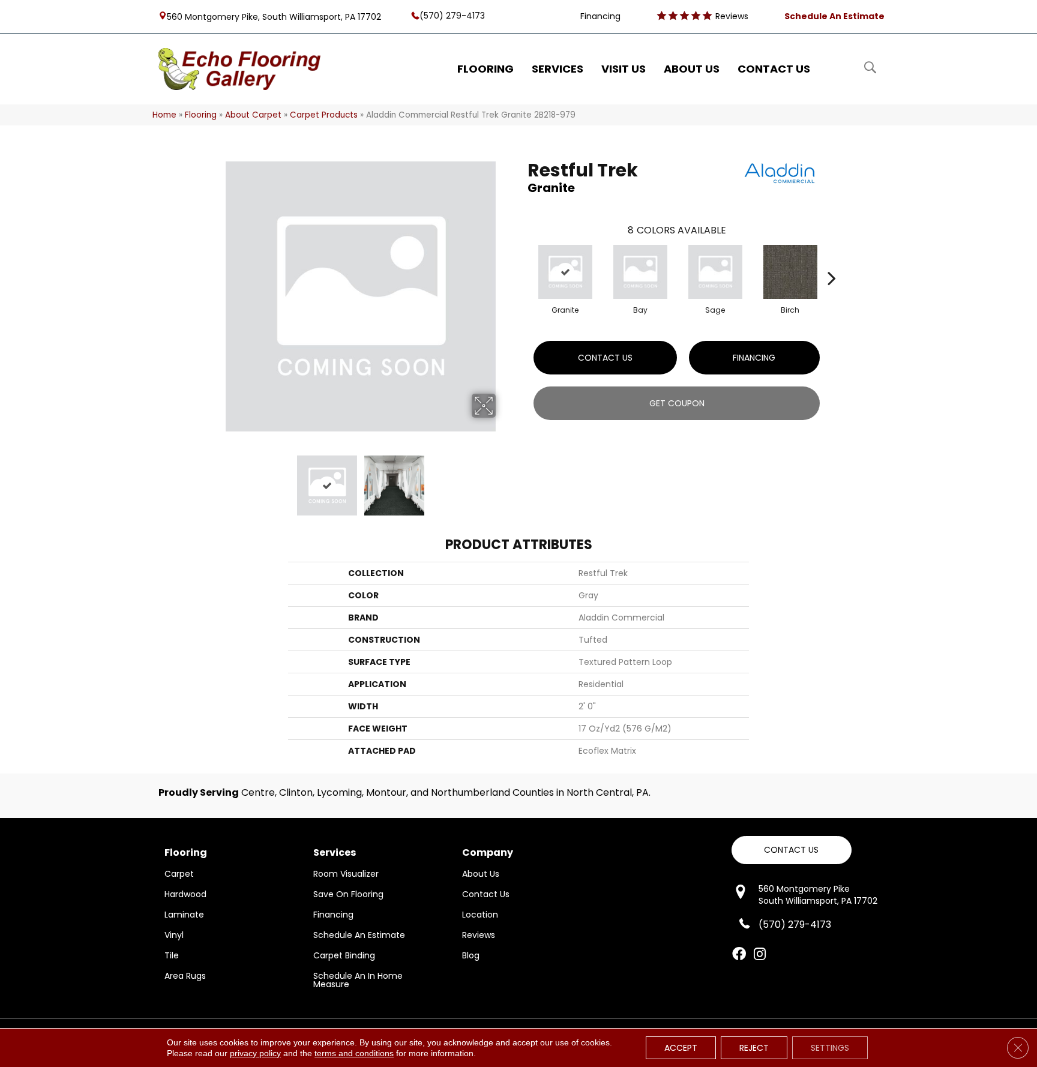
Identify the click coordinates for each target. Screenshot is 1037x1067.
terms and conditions (354, 1053)
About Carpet (253, 115)
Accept (680, 1048)
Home (164, 115)
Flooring (201, 115)
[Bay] (640, 272)
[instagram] (760, 955)
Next (503, 479)
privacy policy (255, 1053)
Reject (754, 1048)
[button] (792, 850)
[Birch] (790, 272)
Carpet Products (324, 115)
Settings (830, 1048)
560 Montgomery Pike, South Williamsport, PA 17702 (274, 16)
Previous (217, 479)
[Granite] (565, 272)
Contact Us (605, 358)
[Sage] (715, 272)
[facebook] (739, 955)
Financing (754, 358)
